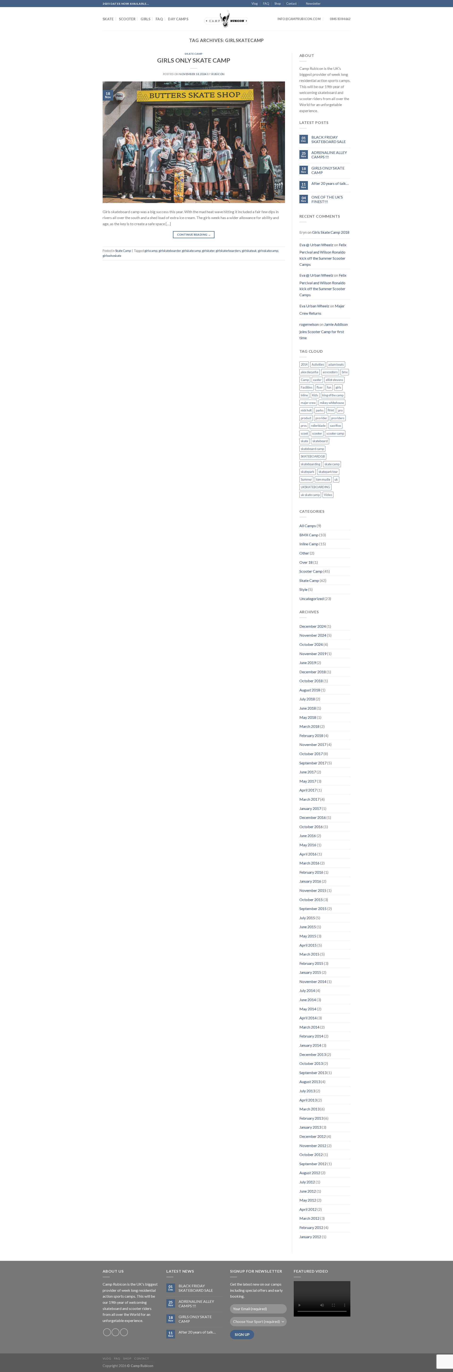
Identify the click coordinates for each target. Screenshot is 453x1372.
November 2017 (312, 744)
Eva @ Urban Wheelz (316, 244)
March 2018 (309, 726)
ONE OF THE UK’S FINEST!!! (327, 199)
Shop (277, 3)
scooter (317, 433)
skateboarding (310, 464)
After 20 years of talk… (330, 183)
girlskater (208, 251)
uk (336, 479)
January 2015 (310, 972)
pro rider (321, 418)
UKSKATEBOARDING (315, 487)
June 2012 (307, 1191)
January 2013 (310, 1127)
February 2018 (311, 735)
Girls (145, 19)
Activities (318, 364)
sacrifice (335, 426)
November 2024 (312, 635)
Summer (306, 479)
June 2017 (307, 772)
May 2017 (307, 781)
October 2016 (311, 826)
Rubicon (218, 74)
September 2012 (313, 1163)
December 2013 (312, 1054)
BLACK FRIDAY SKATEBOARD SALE (328, 139)
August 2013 (309, 1081)
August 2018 (309, 690)
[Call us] (343, 3)
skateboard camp (312, 449)
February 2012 (311, 1227)
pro (340, 410)
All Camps (307, 525)
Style (303, 589)
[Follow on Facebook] (325, 3)
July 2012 (307, 1182)
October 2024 (311, 644)
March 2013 (309, 1109)
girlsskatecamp (268, 251)
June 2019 (307, 662)
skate (304, 441)
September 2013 (313, 1072)
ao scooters (330, 372)
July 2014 (307, 990)
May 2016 (307, 845)
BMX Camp (309, 535)
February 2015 (311, 963)
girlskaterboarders (228, 251)
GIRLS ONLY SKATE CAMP (193, 60)
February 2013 (311, 1118)
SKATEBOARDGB (313, 456)
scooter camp (335, 433)
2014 (304, 364)
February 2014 (311, 1036)
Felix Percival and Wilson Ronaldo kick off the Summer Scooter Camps (322, 254)
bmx (345, 372)
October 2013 (311, 1063)
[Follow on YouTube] (348, 3)
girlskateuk (249, 251)
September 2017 (313, 763)
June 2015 (307, 926)
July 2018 (307, 699)
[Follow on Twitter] (334, 3)
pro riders (337, 418)
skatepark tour (328, 472)
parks (319, 410)
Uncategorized (311, 598)
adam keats (336, 364)
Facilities (306, 387)
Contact (291, 3)
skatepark (307, 472)
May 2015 (307, 936)
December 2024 (312, 626)
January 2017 (310, 808)
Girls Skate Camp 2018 (330, 232)
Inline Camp (309, 544)
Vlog (255, 3)
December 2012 (312, 1136)
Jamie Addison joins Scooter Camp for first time (323, 331)
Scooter (127, 19)
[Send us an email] (339, 3)
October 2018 (311, 680)
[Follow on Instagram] (330, 3)
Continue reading (194, 234)
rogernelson (309, 324)
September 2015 (313, 908)
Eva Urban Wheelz (314, 306)
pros (304, 426)
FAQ (266, 3)
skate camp (332, 464)
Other (304, 553)
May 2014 (307, 1009)
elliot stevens (334, 380)
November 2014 (312, 981)
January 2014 (310, 1045)
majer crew (308, 403)
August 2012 (309, 1172)
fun (329, 387)
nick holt (306, 410)
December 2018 (312, 671)
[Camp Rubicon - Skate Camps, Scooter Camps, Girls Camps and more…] (226, 19)
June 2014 (307, 999)
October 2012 (311, 1154)
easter (317, 380)
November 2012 (312, 1145)
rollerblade (318, 426)
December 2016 (312, 817)
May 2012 (307, 1200)
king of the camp (333, 395)
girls (338, 387)
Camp (305, 380)
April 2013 (308, 1100)
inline (304, 395)
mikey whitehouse (332, 403)
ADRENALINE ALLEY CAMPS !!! (329, 154)
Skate (108, 19)
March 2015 (309, 954)
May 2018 (307, 717)
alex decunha (309, 372)
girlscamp (150, 251)
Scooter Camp (311, 571)
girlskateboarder (170, 251)
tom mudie (323, 479)
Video (328, 495)
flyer (320, 387)
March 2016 (309, 863)
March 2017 (309, 799)
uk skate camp (310, 495)
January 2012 (310, 1236)
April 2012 (308, 1209)
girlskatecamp (191, 251)
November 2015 (312, 890)
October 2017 (311, 753)
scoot (304, 433)
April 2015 (308, 945)
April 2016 (308, 854)
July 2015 (307, 917)
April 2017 (308, 790)
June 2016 (307, 835)
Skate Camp (194, 53)
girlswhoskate (112, 256)
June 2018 (307, 708)
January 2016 (310, 881)
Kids (315, 395)
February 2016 (311, 872)
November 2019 (312, 653)
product (306, 418)
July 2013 (307, 1090)
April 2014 (308, 1018)
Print (331, 410)
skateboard (320, 441)
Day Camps (178, 19)
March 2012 (309, 1218)
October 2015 (311, 899)
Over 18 (306, 562)
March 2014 (309, 1027)
